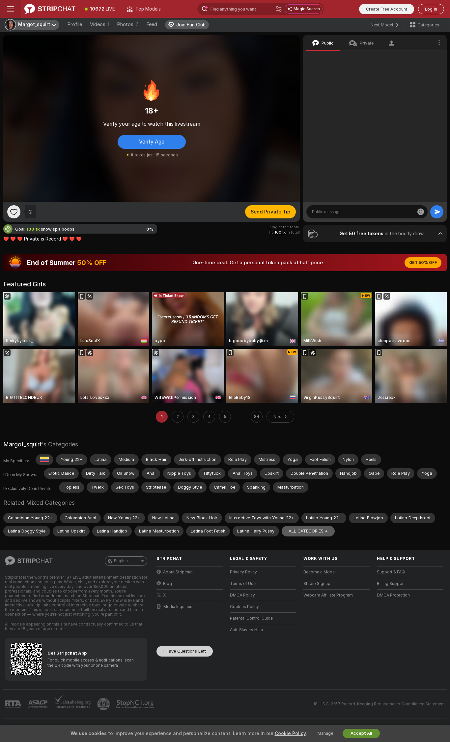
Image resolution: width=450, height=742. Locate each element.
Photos (127, 24)
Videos (99, 24)
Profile (74, 24)
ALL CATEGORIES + (308, 531)
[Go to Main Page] (50, 9)
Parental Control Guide (251, 618)
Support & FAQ (391, 572)
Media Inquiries (177, 606)
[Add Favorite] (13, 211)
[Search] (278, 9)
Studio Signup (316, 583)
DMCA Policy (242, 595)
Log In (431, 9)
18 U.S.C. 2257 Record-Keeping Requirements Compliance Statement (379, 704)
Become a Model (319, 572)
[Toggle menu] (10, 9)
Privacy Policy (243, 572)
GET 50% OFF (423, 262)
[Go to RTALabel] (14, 704)
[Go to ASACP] (38, 704)
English (121, 561)
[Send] (436, 211)
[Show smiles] (421, 212)
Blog (167, 583)
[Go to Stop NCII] (135, 704)
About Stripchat (178, 572)
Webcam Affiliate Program (328, 595)
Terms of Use (243, 583)
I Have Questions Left (184, 651)
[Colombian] (44, 459)
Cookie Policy (290, 733)
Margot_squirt (22, 444)
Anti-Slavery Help (246, 630)
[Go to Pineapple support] (104, 704)
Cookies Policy (244, 606)
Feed (151, 24)
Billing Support (391, 583)
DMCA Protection (393, 595)
